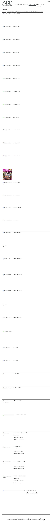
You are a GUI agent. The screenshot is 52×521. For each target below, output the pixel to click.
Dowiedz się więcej (21, 518)
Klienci (38, 4)
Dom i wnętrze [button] (9, 11)
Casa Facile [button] (24, 11)
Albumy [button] (39, 11)
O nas (42, 4)
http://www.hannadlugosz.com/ (19, 439)
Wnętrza (25, 4)
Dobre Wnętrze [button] (14, 11)
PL (47, 1)
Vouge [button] (42, 11)
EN (49, 1)
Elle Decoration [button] (28, 11)
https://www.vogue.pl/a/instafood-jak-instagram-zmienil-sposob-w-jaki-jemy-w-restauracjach (32, 493)
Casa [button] (20, 11)
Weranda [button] (18, 11)
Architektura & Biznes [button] (34, 11)
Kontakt (38, 6)
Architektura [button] (4, 11)
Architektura (18, 4)
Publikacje (32, 4)
